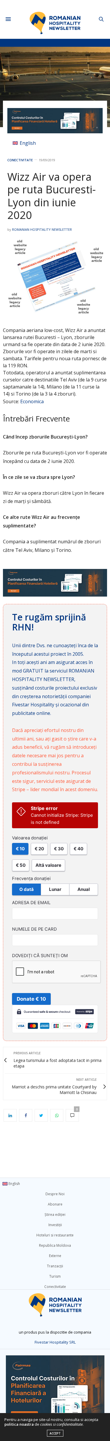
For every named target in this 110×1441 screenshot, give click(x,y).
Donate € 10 (31, 999)
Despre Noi (55, 1193)
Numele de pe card (34, 929)
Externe (55, 1255)
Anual (83, 889)
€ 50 (21, 865)
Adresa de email (31, 902)
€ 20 (39, 848)
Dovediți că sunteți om (40, 955)
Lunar (55, 889)
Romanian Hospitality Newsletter (42, 229)
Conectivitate (20, 160)
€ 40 (78, 848)
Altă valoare (48, 865)
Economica (32, 401)
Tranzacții (55, 1266)
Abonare (55, 1204)
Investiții (55, 1224)
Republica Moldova (55, 1245)
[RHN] (55, 19)
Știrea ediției (55, 1214)
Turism (55, 1276)
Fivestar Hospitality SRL (55, 1342)
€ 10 (20, 848)
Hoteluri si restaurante (55, 1235)
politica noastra (19, 1424)
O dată (26, 889)
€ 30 (59, 848)
